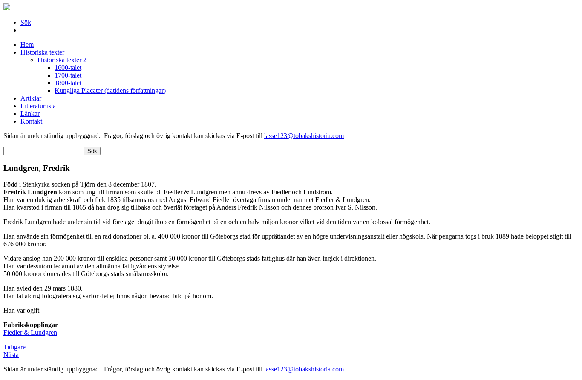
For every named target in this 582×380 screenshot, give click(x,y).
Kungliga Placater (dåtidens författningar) (110, 90)
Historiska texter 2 (61, 59)
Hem (27, 44)
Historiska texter (42, 52)
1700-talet (68, 75)
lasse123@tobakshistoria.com (304, 135)
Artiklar (30, 98)
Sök (25, 22)
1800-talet (68, 82)
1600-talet (68, 67)
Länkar (30, 113)
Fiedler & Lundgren (30, 332)
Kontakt (31, 121)
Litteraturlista (38, 105)
